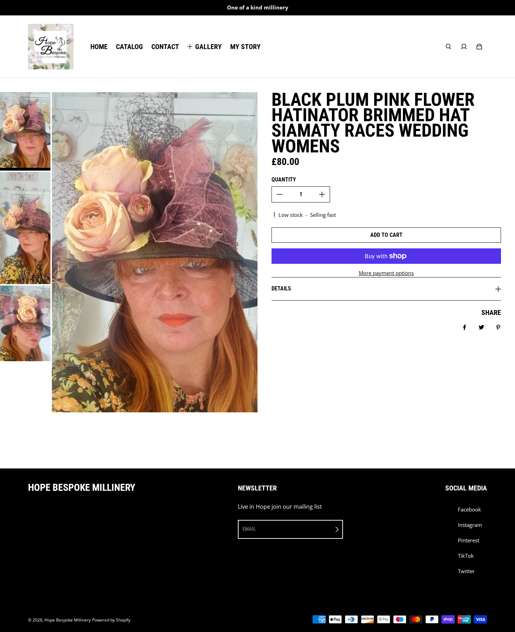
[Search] (448, 46)
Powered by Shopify (111, 620)
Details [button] (281, 288)
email (249, 529)
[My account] (464, 46)
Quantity (284, 179)
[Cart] (479, 46)
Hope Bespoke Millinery (67, 620)
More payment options (386, 273)
